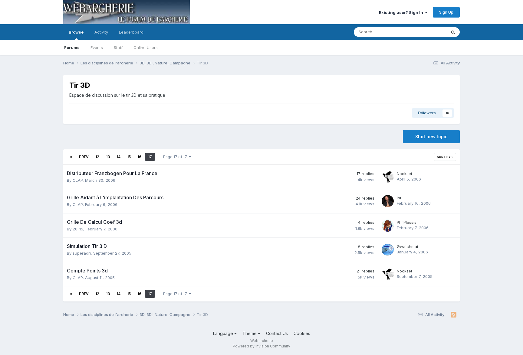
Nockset (404, 173)
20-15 (78, 228)
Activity (101, 32)
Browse (76, 32)
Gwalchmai (407, 246)
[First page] (71, 157)
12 (97, 157)
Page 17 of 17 (176, 157)
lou (400, 197)
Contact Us (277, 333)
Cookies (302, 333)
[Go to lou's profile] (388, 201)
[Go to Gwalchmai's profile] (388, 250)
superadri (82, 253)
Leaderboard (131, 32)
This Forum (428, 32)
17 (150, 157)
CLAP (78, 180)
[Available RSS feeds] (453, 315)
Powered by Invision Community (261, 346)
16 (139, 157)
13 (108, 157)
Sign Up (446, 12)
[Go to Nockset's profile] (388, 177)
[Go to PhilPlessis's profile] (388, 226)
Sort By (444, 157)
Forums (72, 47)
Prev (84, 157)
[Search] (453, 32)
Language (223, 333)
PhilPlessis (406, 222)
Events (96, 47)
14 (118, 157)
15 (129, 157)
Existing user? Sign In (402, 12)
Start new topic (431, 136)
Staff (118, 47)
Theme (250, 333)
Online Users (145, 47)
